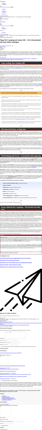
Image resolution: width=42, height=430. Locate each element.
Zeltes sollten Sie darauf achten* (20, 119)
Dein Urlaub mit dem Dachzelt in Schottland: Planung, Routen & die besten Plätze (15, 258)
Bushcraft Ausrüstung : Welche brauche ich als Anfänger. (10, 264)
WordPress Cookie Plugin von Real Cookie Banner (9, 405)
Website (1, 344)
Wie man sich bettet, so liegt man (16, 58)
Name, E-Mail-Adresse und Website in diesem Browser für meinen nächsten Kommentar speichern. (18, 346)
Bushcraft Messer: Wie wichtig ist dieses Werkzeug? (9, 260)
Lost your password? (3, 429)
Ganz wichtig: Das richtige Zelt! (5, 58)
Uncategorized (2, 355)
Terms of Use (13, 318)
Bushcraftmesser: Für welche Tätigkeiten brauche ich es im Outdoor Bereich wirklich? (16, 262)
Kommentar (2, 338)
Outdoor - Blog (2, 37)
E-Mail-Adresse (3, 342)
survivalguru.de (2, 1)
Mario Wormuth (3, 46)
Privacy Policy (33, 318)
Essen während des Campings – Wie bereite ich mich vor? (13, 59)
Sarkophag (40, 144)
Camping (10, 37)
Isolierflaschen (34, 166)
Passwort (1, 423)
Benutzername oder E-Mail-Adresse (6, 421)
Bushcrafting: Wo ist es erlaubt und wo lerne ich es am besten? (11, 266)
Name (1, 340)
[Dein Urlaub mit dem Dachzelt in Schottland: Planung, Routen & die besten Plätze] (4, 363)
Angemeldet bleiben (4, 425)
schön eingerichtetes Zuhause (17, 68)
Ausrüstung (7, 37)
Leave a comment (9, 325)
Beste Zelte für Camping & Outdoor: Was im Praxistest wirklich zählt (10, 352)
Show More (6, 18)
